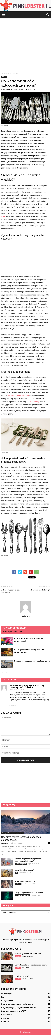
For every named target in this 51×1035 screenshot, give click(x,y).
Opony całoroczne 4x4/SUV (13, 1011)
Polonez (18, 884)
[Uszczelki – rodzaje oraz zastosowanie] (7, 664)
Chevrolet (5, 1018)
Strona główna (6, 73)
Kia (16, 872)
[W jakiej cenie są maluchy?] (7, 884)
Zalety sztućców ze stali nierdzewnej (10, 591)
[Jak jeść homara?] (7, 979)
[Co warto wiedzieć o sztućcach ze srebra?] (7, 968)
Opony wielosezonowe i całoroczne (12, 833)
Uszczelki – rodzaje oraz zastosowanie (32, 661)
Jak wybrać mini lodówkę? (39, 590)
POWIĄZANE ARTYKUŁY (15, 627)
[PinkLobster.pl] (25, 5)
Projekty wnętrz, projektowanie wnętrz (18, 1007)
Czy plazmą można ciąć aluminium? (29, 893)
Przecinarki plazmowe (22, 895)
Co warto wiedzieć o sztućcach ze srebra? (31, 965)
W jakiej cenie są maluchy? (25, 881)
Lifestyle (18, 956)
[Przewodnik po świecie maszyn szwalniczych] (7, 641)
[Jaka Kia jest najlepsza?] (7, 873)
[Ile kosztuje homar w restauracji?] (7, 956)
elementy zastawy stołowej (18, 395)
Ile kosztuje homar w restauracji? (28, 954)
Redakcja (8, 89)
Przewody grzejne (21, 864)
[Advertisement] (25, 44)
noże (3, 216)
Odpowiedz (12, 705)
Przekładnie (6, 1015)
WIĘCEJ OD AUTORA (12, 631)
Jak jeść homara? (22, 976)
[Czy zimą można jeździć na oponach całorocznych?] (25, 822)
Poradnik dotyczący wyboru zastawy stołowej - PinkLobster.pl (26, 686)
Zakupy (4, 77)
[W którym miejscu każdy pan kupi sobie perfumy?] (7, 652)
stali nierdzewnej (32, 402)
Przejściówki (7, 1000)
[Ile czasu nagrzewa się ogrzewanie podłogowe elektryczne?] (7, 862)
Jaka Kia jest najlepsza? (24, 870)
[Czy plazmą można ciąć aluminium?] (7, 896)
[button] (47, 14)
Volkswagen (6, 993)
